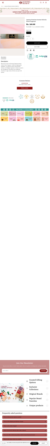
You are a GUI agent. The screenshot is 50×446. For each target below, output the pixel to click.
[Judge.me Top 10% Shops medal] (43, 97)
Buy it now (37, 47)
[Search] (41, 2)
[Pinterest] (34, 50)
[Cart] (46, 2)
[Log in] (43, 2)
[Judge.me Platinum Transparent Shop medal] (21, 97)
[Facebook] (27, 50)
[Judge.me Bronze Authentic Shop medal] (37, 97)
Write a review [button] (24, 88)
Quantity (28, 36)
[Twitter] (30, 50)
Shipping (33, 27)
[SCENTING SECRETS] (24, 2)
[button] (3, 2)
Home (2, 6)
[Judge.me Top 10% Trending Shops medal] (32, 101)
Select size (28, 30)
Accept (43, 443)
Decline (34, 443)
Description (3, 57)
